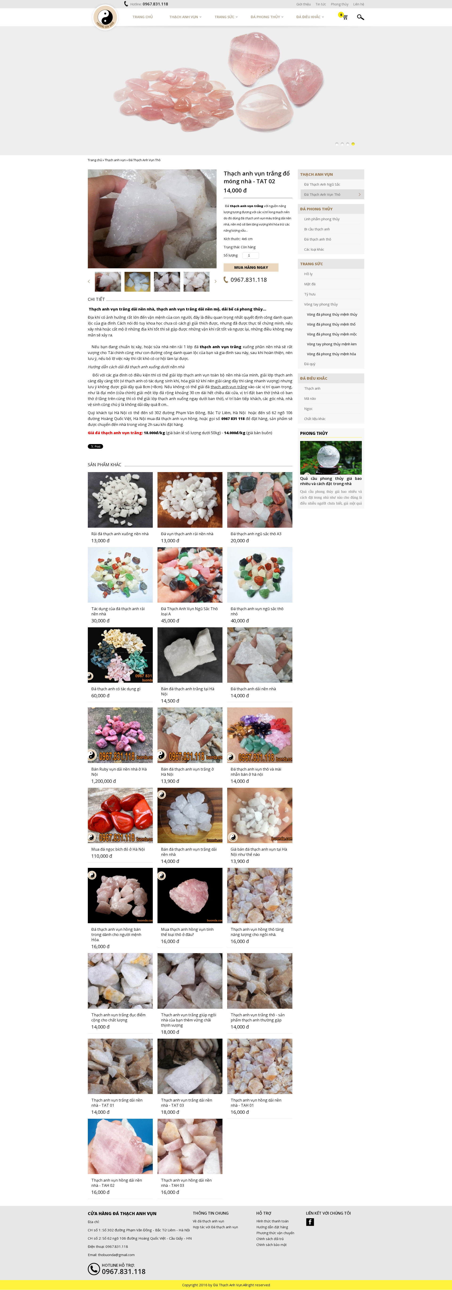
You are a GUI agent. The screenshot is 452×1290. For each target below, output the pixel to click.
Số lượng (231, 255)
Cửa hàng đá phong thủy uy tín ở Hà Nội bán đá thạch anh (331, 481)
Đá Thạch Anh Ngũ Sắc (322, 184)
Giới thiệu (303, 4)
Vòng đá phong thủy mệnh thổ (331, 324)
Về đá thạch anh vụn (208, 1221)
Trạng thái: (232, 247)
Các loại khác (314, 249)
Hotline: (136, 4)
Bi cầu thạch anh (317, 229)
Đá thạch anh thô (317, 239)
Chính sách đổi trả (270, 1239)
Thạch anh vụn (183, 16)
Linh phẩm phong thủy (322, 218)
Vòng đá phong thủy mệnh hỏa (331, 353)
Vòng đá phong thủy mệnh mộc (332, 334)
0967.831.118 (155, 4)
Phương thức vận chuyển (275, 1233)
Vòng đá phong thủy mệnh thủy (332, 314)
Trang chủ (143, 16)
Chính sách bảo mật (271, 1245)
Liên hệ (358, 4)
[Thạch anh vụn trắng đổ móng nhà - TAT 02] (152, 218)
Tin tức (320, 4)
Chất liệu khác (315, 418)
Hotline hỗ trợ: (118, 1265)
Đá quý (309, 363)
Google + (310, 1222)
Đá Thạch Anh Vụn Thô (145, 160)
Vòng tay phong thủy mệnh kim (332, 344)
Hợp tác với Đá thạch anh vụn (215, 1227)
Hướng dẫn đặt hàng (272, 1227)
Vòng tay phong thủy (321, 304)
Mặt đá (309, 284)
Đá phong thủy (265, 16)
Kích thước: (232, 239)
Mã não (310, 398)
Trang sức (224, 16)
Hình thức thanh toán (272, 1221)
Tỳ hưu (309, 294)
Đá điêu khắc (308, 16)
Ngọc (308, 408)
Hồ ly (308, 273)
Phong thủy (339, 4)
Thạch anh (312, 388)
